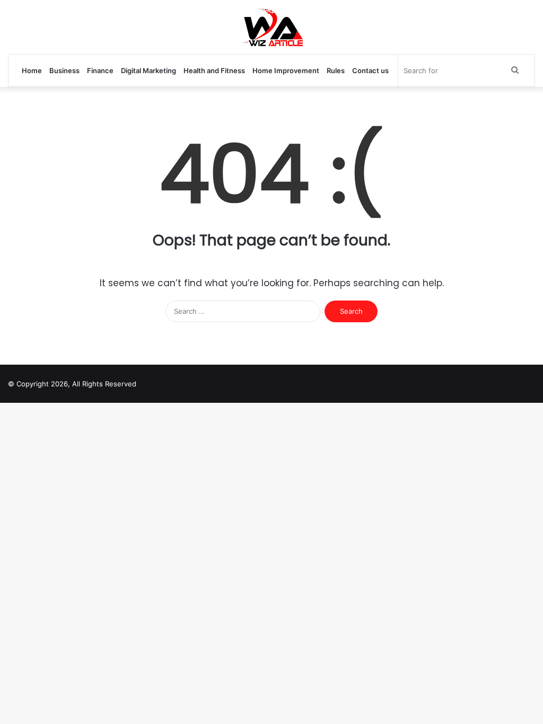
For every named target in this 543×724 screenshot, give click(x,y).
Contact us (370, 70)
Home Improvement (285, 70)
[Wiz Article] (272, 27)
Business (64, 70)
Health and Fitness (214, 70)
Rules (336, 70)
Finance (100, 70)
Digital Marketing (148, 70)
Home (32, 70)
